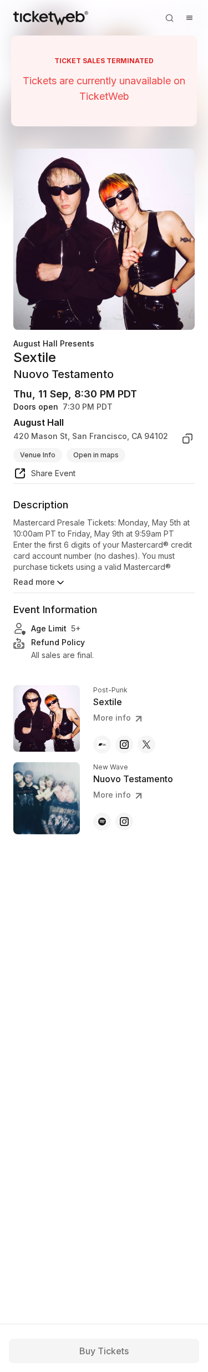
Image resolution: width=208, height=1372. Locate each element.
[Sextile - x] (146, 744)
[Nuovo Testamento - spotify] (102, 821)
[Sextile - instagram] (124, 744)
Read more (34, 581)
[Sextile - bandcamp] (102, 744)
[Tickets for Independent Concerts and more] (50, 18)
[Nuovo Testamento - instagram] (124, 821)
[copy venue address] (187, 438)
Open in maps (96, 455)
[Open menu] (189, 17)
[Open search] (169, 17)
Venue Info (37, 455)
